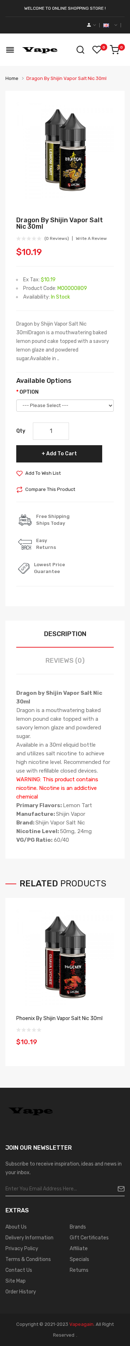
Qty (20, 431)
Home (11, 78)
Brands (78, 1227)
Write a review (91, 238)
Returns (79, 1270)
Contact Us (18, 1270)
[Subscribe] (118, 1189)
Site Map (15, 1281)
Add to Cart (61, 454)
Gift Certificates (89, 1238)
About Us (16, 1227)
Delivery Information (29, 1238)
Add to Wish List (43, 473)
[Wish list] (96, 49)
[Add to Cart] (105, 1037)
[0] (114, 49)
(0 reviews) (56, 238)
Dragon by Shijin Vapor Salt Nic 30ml (66, 78)
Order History (20, 1292)
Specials (79, 1259)
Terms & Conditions (28, 1259)
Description (65, 634)
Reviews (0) (65, 661)
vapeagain (81, 1324)
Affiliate (79, 1249)
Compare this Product (50, 489)
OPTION (29, 392)
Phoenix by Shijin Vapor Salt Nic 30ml (59, 1018)
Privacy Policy (21, 1249)
